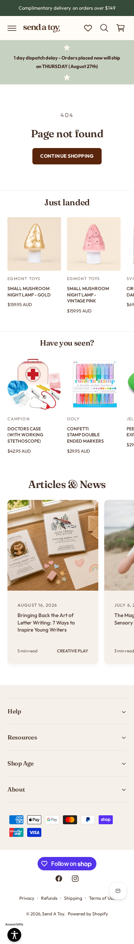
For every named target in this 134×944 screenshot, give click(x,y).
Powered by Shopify (88, 913)
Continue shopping (67, 156)
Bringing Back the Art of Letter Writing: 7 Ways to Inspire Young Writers (46, 622)
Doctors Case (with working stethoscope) (25, 435)
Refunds (49, 898)
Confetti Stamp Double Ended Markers (85, 435)
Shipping (73, 898)
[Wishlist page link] (88, 28)
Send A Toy (53, 913)
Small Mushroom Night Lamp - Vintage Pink (88, 295)
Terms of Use (102, 898)
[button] (12, 28)
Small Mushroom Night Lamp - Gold (29, 292)
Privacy (26, 898)
